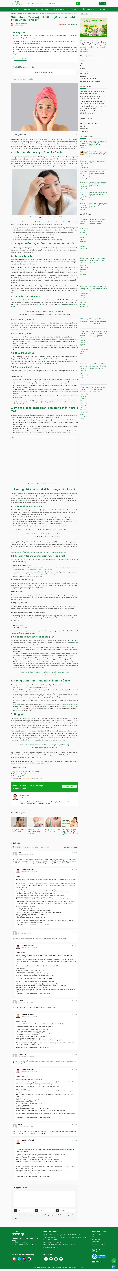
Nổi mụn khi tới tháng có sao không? (18, 830)
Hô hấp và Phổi (85, 61)
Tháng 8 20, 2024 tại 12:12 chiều (26, 1002)
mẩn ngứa (22, 500)
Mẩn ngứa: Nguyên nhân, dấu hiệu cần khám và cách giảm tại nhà (70, 832)
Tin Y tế (82, 126)
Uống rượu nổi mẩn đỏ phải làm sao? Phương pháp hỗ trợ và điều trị (36, 574)
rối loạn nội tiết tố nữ (27, 363)
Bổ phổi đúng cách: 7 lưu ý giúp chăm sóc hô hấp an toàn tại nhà (97, 173)
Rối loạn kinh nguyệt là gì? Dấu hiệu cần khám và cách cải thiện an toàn (98, 289)
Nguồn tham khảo (19, 767)
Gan (81, 63)
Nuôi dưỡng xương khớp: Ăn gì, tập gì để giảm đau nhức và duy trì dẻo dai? (97, 142)
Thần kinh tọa (84, 73)
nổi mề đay (40, 304)
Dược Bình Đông (28, 718)
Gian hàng (27, 9)
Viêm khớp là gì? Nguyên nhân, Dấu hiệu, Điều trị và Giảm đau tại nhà (98, 321)
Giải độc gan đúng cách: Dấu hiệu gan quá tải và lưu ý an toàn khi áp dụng (98, 183)
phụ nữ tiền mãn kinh (47, 359)
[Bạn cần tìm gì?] (78, 3)
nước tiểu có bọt (68, 327)
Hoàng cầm (44, 663)
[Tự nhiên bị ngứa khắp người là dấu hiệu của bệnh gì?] (36, 818)
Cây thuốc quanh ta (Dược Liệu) (90, 81)
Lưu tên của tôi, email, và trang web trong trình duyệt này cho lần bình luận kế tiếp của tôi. (45, 1215)
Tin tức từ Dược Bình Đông (88, 123)
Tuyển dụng (84, 129)
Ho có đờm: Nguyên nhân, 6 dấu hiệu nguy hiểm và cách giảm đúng (98, 389)
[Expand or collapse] (76, 134)
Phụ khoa (83, 68)
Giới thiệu (16, 9)
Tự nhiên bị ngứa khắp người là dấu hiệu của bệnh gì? (34, 831)
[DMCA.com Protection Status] (97, 1261)
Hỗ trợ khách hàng (88, 9)
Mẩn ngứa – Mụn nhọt (27, 774)
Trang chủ (13, 13)
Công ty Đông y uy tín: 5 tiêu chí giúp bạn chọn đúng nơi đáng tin (97, 221)
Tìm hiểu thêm (84, 51)
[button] (45, 767)
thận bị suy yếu (69, 323)
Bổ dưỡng (29, 13)
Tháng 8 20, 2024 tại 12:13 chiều (26, 1126)
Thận (81, 66)
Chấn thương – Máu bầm (88, 78)
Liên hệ (102, 9)
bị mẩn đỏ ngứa (29, 222)
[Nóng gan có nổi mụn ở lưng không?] (53, 818)
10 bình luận (74, 24)
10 (91, 145)
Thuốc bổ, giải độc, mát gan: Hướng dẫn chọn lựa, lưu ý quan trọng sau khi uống (42, 552)
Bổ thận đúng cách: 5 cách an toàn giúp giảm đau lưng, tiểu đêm (98, 194)
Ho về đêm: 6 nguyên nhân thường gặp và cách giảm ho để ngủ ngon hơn (98, 333)
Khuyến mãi (84, 131)
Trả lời (75, 852)
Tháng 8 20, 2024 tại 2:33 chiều (29, 871)
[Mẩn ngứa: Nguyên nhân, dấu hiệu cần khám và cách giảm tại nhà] (70, 818)
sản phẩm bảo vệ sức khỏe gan (37, 660)
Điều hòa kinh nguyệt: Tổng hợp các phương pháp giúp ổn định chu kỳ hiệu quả (97, 153)
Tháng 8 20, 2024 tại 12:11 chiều (26, 933)
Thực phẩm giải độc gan (20, 647)
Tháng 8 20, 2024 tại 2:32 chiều (29, 1071)
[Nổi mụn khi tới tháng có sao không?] (19, 818)
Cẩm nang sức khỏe (59, 9)
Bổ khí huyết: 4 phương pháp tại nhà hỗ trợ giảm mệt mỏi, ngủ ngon (98, 204)
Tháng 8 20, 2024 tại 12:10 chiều (26, 854)
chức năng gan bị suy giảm (22, 300)
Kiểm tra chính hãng (41, 9)
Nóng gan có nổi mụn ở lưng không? (53, 830)
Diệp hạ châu (50, 662)
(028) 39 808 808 (36, 3)
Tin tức (74, 9)
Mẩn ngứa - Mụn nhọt (38, 13)
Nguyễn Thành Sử (21, 24)
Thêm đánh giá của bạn (70, 847)
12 (91, 176)
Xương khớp (84, 71)
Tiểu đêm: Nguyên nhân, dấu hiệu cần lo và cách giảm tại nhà (97, 260)
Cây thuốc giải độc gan (20, 653)
